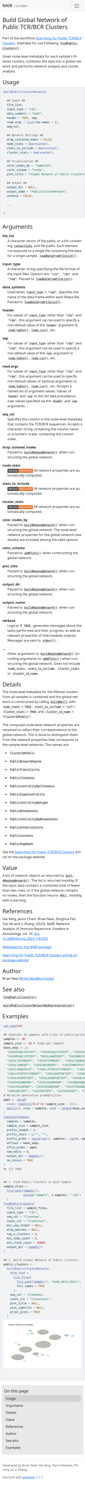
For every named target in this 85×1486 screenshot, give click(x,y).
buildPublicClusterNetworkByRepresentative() (38, 1005)
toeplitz (25, 1104)
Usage (11, 1398)
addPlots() (32, 553)
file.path (14, 1190)
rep (43, 1138)
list (30, 122)
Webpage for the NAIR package (26, 947)
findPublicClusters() (19, 997)
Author (11, 1433)
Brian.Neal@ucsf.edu (36, 978)
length (66, 1108)
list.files (21, 1277)
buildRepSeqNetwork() (40, 452)
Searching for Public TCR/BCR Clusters (44, 852)
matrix (12, 1108)
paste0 (28, 1195)
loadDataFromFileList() (58, 256)
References (14, 1426)
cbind (21, 1099)
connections (23, 246)
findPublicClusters (18, 1203)
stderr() (49, 640)
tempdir (34, 1156)
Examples (13, 1447)
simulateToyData (16, 1117)
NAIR (7, 5)
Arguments (14, 1405)
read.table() (18, 330)
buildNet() (59, 702)
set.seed (10, 1026)
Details (11, 1412)
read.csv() (39, 330)
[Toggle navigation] (77, 6)
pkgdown (28, 1477)
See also (12, 1440)
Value (10, 1419)
